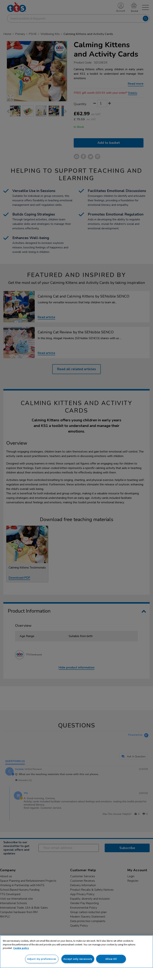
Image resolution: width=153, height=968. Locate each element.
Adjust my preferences (41, 959)
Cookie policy (21, 948)
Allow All (111, 959)
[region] (76, 951)
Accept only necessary (77, 959)
